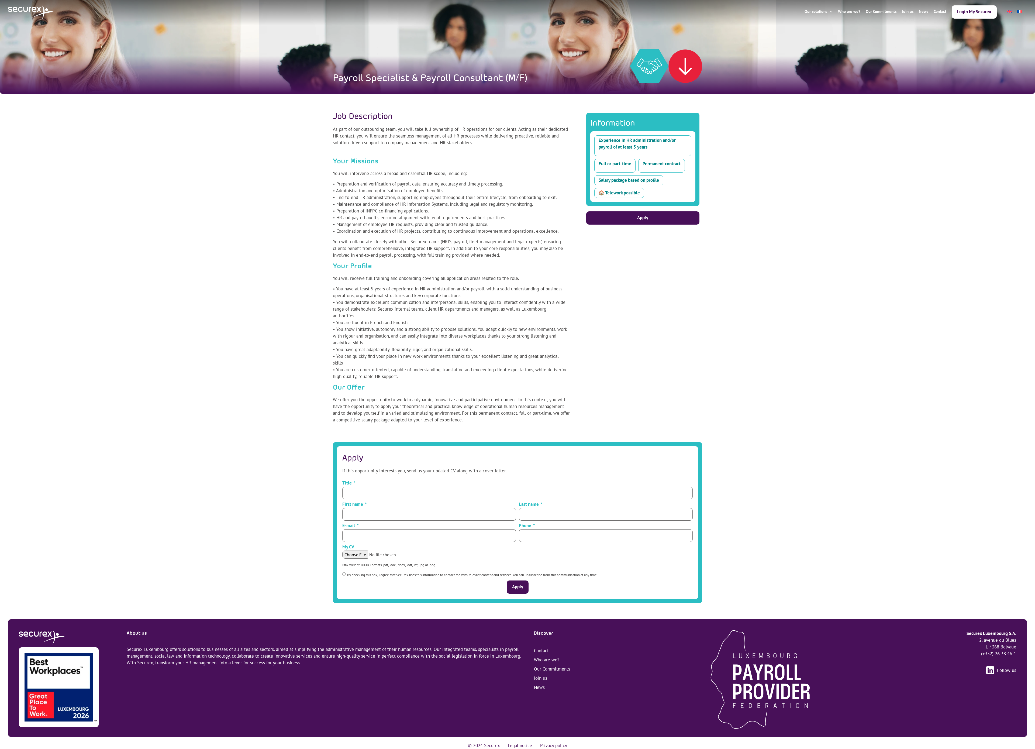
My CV (348, 547)
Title (347, 483)
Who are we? (849, 11)
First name (353, 504)
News (923, 11)
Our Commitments (881, 11)
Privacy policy (553, 745)
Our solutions (816, 11)
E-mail (349, 525)
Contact (940, 11)
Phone (525, 525)
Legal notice (520, 745)
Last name (529, 504)
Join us (907, 11)
